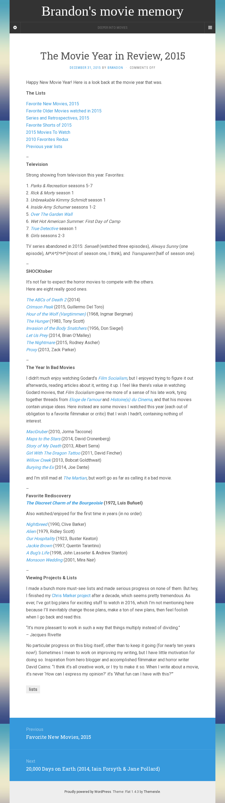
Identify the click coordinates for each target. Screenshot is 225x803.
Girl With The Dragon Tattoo (53, 453)
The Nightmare (40, 342)
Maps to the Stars (43, 438)
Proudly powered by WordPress (87, 792)
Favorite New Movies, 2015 (52, 103)
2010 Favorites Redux (47, 139)
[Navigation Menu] (209, 27)
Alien (31, 531)
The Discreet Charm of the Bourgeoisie (64, 503)
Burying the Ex (40, 467)
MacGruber (36, 431)
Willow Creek (38, 460)
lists (33, 689)
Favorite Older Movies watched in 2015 (64, 111)
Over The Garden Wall (51, 214)
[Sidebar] (15, 27)
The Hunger (37, 321)
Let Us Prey (37, 335)
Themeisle (152, 792)
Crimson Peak (39, 307)
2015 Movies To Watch (48, 132)
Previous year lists (44, 146)
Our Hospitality (40, 538)
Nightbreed (36, 524)
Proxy (31, 349)
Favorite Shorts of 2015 (49, 125)
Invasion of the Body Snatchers (56, 328)
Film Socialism (112, 378)
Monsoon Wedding (44, 560)
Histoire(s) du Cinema (131, 399)
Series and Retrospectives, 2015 (57, 118)
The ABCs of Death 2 (46, 299)
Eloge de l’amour (85, 399)
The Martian (75, 478)
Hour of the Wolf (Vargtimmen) (56, 314)
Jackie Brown (39, 545)
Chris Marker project (71, 595)
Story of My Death (43, 446)
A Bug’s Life (37, 552)
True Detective (44, 228)
